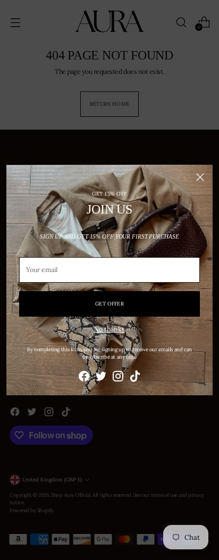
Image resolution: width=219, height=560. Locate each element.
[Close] (200, 177)
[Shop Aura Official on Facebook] (84, 378)
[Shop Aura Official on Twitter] (101, 378)
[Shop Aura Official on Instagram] (118, 378)
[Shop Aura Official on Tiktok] (135, 378)
